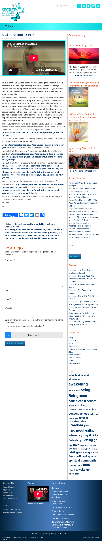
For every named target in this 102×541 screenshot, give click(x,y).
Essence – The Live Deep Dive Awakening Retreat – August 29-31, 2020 (83, 279)
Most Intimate (75, 355)
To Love (55, 488)
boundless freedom (36, 230)
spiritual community (83, 460)
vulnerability (35, 238)
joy (82, 436)
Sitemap (62, 533)
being (12, 230)
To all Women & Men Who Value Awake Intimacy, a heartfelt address (83, 203)
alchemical (83, 375)
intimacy (53, 233)
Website (8, 308)
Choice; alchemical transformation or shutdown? (60, 494)
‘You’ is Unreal (82, 197)
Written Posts (74, 363)
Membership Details (84, 75)
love (30, 235)
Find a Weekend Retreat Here (82, 171)
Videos (16, 227)
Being (17, 224)
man (35, 235)
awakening (78, 384)
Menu (11, 26)
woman (54, 238)
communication (75, 410)
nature (92, 445)
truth (86, 465)
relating (41, 235)
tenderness (23, 238)
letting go (22, 235)
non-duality (81, 449)
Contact (33, 533)
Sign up (58, 6)
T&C (70, 533)
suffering (72, 466)
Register (65, 6)
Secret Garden (75, 358)
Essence (25, 224)
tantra (15, 238)
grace (86, 425)
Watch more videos (35, 504)
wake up (46, 238)
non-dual (73, 449)
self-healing (83, 456)
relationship (84, 452)
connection (15, 233)
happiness (36, 233)
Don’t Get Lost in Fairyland (63, 515)
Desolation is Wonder (61, 518)
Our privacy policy (48, 533)
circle (49, 230)
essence (83, 417)
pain (88, 449)
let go (79, 440)
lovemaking (84, 446)
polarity (94, 449)
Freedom (26, 233)
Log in (72, 6)
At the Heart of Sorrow (86, 194)
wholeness (74, 473)
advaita (73, 375)
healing (45, 233)
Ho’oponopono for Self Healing (82, 313)
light (71, 445)
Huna (32, 224)
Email (8, 299)
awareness (74, 390)
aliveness (74, 379)
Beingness (21, 230)
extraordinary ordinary (77, 421)
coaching (80, 405)
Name (8, 290)
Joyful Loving (42, 224)
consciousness (79, 413)
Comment (10, 260)
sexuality (94, 456)
